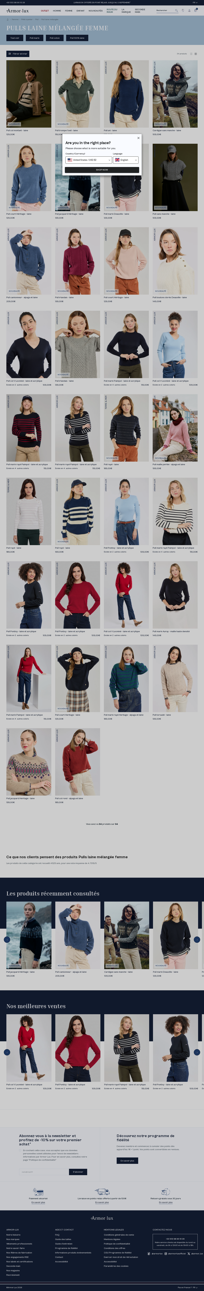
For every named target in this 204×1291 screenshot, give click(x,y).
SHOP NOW (102, 170)
